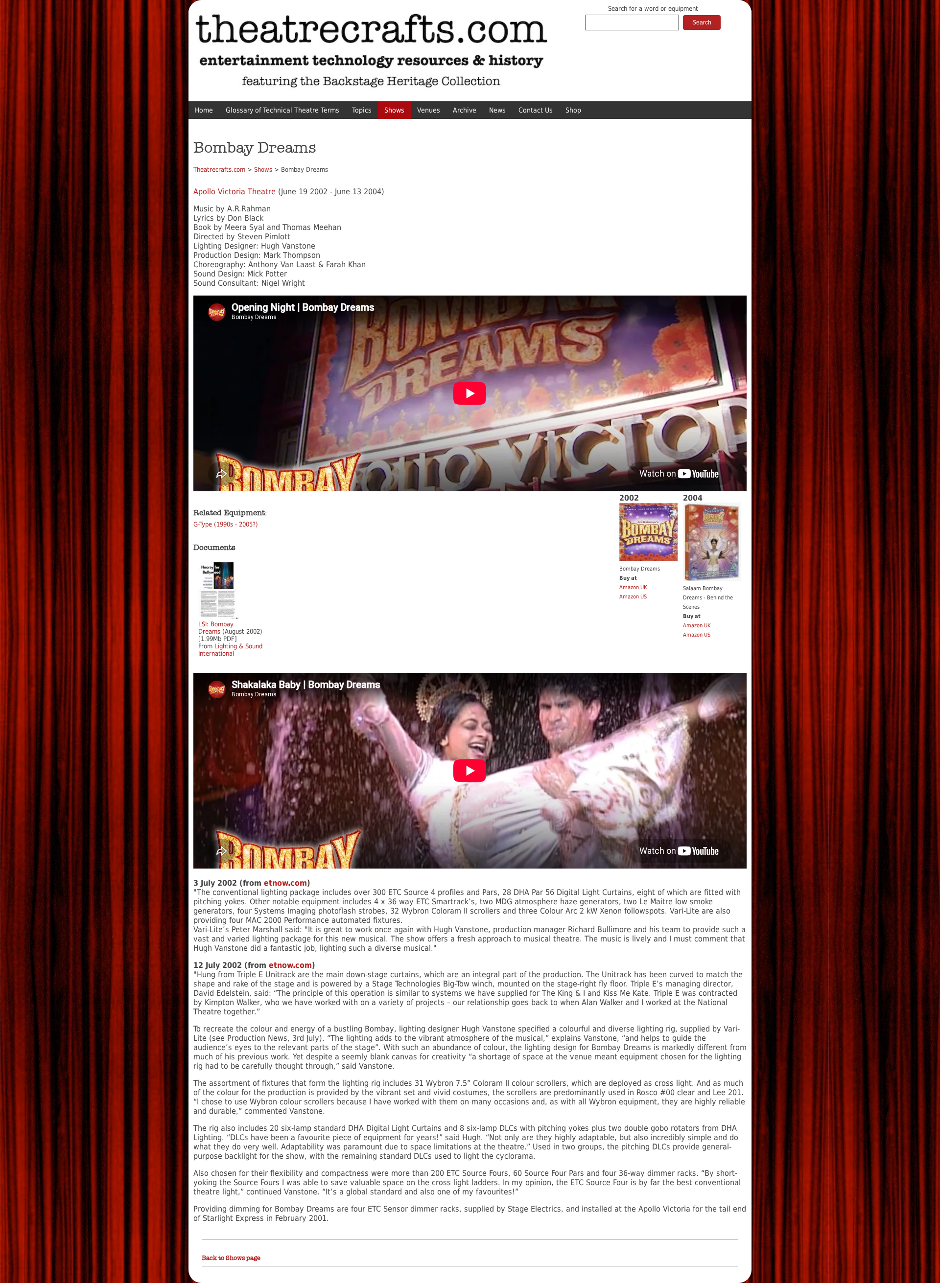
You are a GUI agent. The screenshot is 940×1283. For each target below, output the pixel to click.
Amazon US (633, 597)
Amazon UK (633, 587)
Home (204, 110)
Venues (428, 110)
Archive (464, 110)
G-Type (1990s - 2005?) (225, 524)
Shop (573, 110)
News (497, 110)
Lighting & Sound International (230, 649)
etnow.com (285, 883)
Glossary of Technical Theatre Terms (282, 110)
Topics (362, 110)
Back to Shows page (231, 1258)
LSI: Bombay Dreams (216, 627)
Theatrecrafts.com (219, 169)
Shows (394, 110)
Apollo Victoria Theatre (234, 191)
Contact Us (535, 110)
